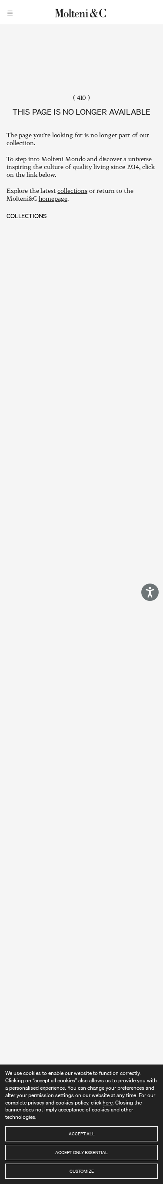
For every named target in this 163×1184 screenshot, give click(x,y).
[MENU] (11, 12)
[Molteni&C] (82, 12)
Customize (82, 1170)
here (108, 1102)
